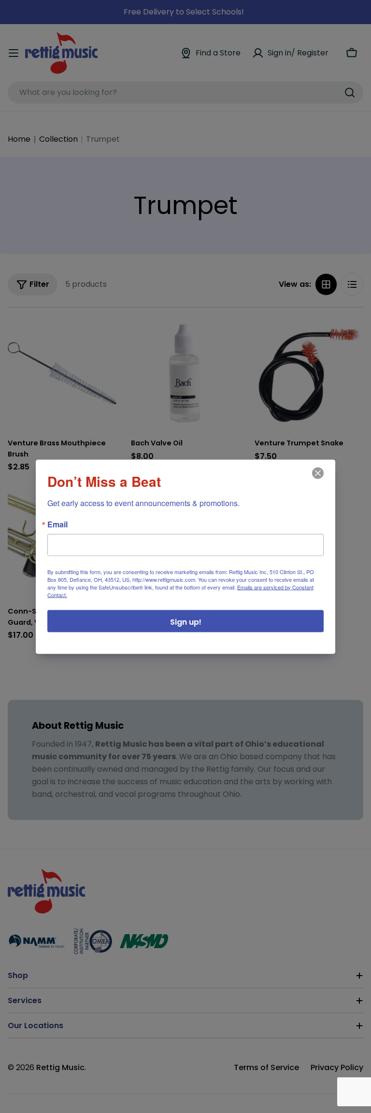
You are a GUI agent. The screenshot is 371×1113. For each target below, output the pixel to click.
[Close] (316, 479)
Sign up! (185, 621)
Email (57, 524)
